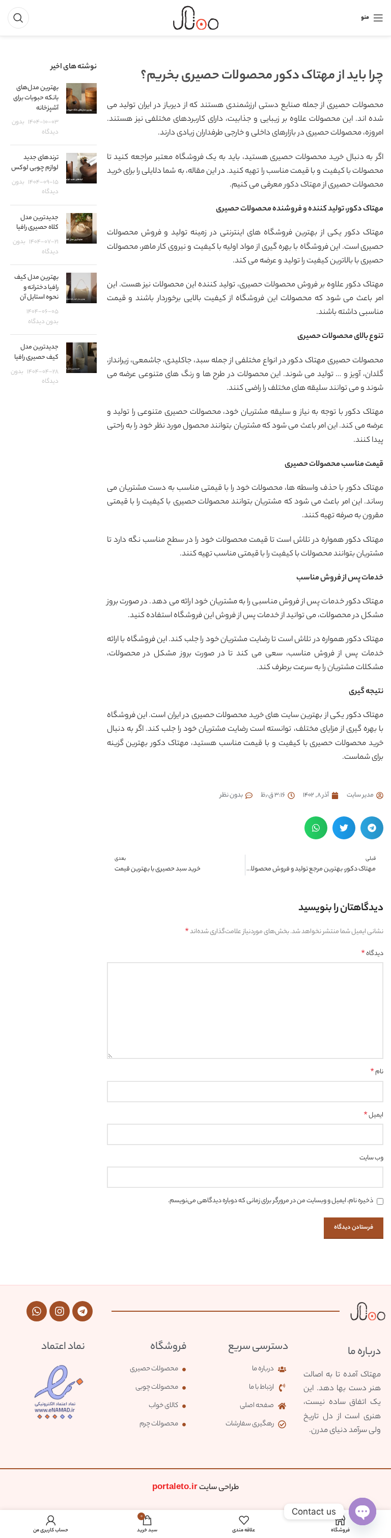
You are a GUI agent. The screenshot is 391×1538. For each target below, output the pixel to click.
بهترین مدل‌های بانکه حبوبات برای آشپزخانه (36, 98)
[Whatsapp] (36, 1311)
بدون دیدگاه (43, 322)
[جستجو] (18, 18)
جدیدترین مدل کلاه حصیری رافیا (37, 223)
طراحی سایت (195, 1487)
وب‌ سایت (371, 1158)
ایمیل (373, 1115)
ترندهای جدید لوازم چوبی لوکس (35, 162)
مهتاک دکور (302, 185)
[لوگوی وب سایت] (195, 17)
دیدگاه (372, 954)
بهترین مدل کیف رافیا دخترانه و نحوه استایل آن (36, 287)
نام (376, 1072)
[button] (371, 827)
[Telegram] (82, 1311)
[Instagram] (59, 1311)
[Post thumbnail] (81, 110)
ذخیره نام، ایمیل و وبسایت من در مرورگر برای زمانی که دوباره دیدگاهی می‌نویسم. (270, 1201)
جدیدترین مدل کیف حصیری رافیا (36, 352)
